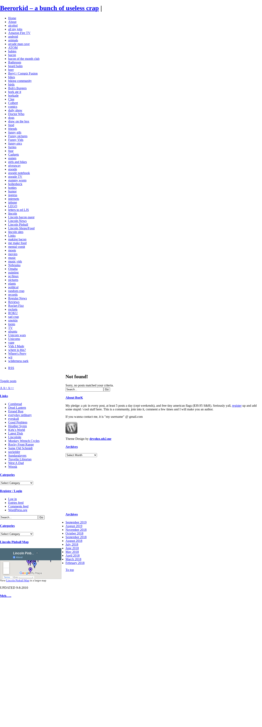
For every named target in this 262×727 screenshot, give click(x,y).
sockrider (14, 452)
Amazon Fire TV (19, 33)
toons (11, 324)
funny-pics (15, 143)
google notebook (19, 173)
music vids (15, 261)
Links (12, 235)
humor (12, 191)
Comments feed (18, 506)
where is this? (17, 350)
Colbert (13, 103)
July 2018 (72, 544)
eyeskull (13, 418)
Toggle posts (8, 381)
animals (13, 40)
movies (12, 254)
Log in (12, 499)
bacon (12, 55)
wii (10, 357)
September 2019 (76, 522)
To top (70, 570)
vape (11, 342)
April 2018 (73, 555)
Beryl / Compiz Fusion (23, 73)
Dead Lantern (17, 407)
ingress (12, 195)
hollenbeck (15, 184)
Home (12, 18)
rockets (12, 309)
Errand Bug (15, 411)
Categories (7, 475)
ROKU (13, 313)
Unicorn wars (17, 335)
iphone (12, 202)
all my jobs (15, 29)
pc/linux (13, 276)
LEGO (12, 206)
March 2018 (73, 559)
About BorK (74, 397)
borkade (13, 95)
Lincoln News (17, 221)
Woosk (12, 466)
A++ (11, 388)
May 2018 (72, 552)
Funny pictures (17, 136)
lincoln (12, 213)
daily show (15, 110)
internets (13, 198)
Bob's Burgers (17, 88)
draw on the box (18, 121)
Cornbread (15, 404)
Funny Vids (15, 140)
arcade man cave (19, 44)
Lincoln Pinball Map (14, 542)
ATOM (13, 47)
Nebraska (14, 265)
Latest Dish (15, 433)
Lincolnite (14, 437)
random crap (16, 291)
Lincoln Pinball (18, 224)
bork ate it (14, 92)
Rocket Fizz (16, 305)
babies (12, 51)
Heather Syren (17, 426)
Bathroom (14, 62)
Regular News (17, 298)
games (12, 158)
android (13, 36)
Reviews (13, 302)
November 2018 (76, 529)
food (11, 125)
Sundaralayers (17, 455)
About (12, 22)
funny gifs (14, 132)
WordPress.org (17, 510)
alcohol (13, 25)
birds (11, 84)
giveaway (14, 165)
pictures (13, 280)
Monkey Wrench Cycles (24, 441)
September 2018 (76, 537)
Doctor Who (16, 114)
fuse (11, 151)
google (12, 169)
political (13, 287)
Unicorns (14, 339)
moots (12, 250)
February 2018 (75, 563)
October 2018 (74, 533)
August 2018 (74, 540)
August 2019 (74, 526)
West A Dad (16, 463)
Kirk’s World (16, 429)
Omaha (13, 269)
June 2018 (72, 548)
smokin (13, 320)
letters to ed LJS (18, 210)
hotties (12, 187)
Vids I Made (16, 346)
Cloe (11, 99)
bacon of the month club (24, 58)
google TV (15, 176)
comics (12, 106)
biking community (20, 81)
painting (13, 272)
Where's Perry (17, 353)
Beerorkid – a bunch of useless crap (49, 8)
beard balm (15, 66)
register (237, 405)
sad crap (13, 316)
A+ (5, 388)
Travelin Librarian (20, 459)
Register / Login (11, 491)
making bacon (17, 239)
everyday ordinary (20, 415)
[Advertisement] (12, 663)
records (13, 294)
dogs (11, 117)
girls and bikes (17, 162)
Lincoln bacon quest (21, 217)
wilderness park (18, 361)
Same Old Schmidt (20, 448)
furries (12, 147)
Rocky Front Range (21, 444)
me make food (17, 243)
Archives (72, 446)
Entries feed (16, 502)
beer (11, 69)
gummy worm (17, 180)
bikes (11, 77)
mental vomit (16, 246)
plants (12, 283)
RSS (11, 368)
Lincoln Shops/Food (21, 228)
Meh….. (5, 596)
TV (10, 328)
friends (12, 128)
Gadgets (13, 154)
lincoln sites (15, 232)
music (12, 257)
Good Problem (17, 422)
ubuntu (12, 331)
